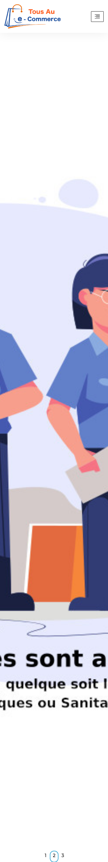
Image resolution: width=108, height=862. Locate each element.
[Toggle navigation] (97, 16)
